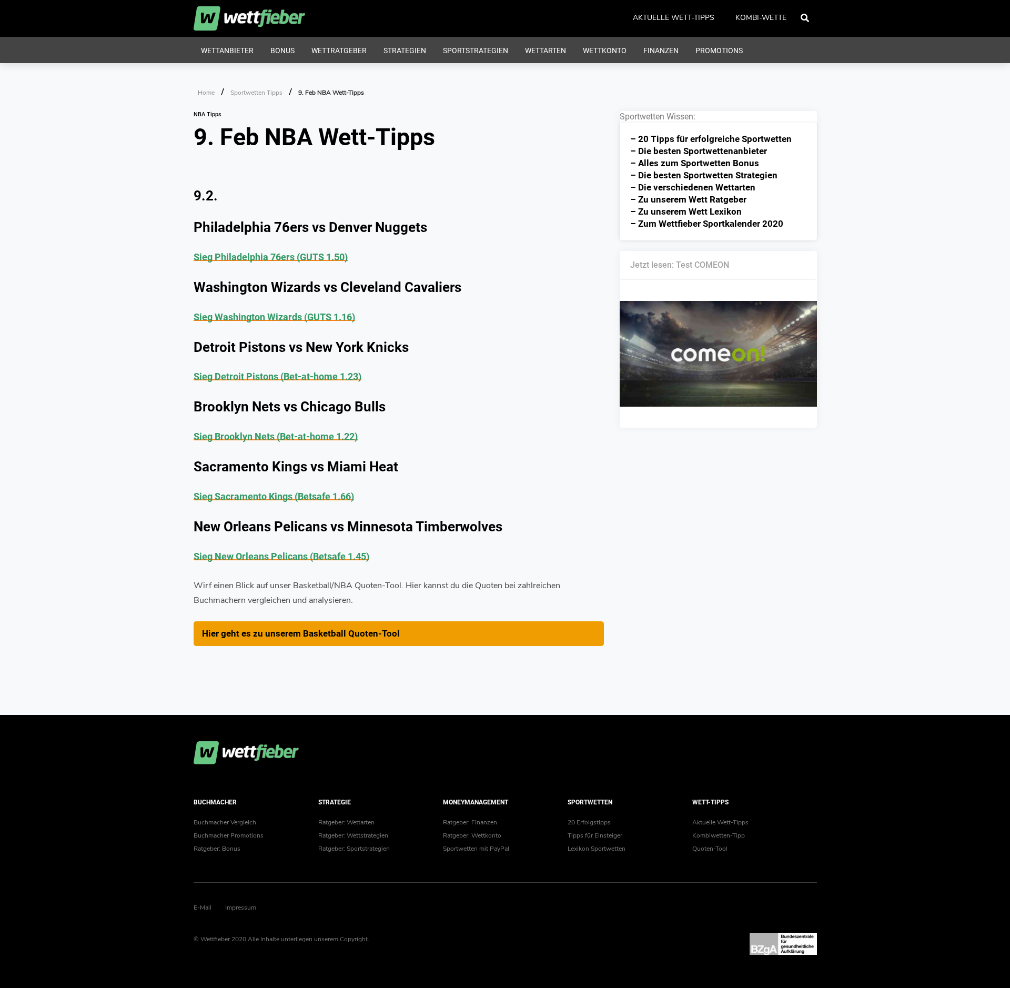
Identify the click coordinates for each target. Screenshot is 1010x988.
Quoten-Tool (710, 848)
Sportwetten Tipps (256, 92)
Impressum (240, 907)
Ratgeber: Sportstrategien (354, 848)
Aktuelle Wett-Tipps (720, 822)
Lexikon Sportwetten (596, 848)
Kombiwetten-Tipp (718, 835)
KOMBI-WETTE (760, 18)
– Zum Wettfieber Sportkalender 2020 (706, 223)
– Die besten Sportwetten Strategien (703, 175)
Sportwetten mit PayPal (476, 848)
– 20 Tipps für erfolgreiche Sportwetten (711, 139)
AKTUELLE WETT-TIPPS (673, 18)
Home (206, 92)
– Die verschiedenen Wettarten (692, 187)
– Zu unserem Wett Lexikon (686, 211)
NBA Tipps (207, 114)
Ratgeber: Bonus (217, 848)
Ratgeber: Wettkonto (472, 835)
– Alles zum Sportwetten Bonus (694, 163)
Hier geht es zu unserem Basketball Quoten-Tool (301, 633)
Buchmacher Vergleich (225, 822)
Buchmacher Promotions (229, 835)
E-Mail (202, 907)
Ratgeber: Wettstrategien (353, 835)
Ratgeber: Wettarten (346, 822)
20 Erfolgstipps (589, 822)
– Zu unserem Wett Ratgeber (688, 199)
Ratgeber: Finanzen (470, 822)
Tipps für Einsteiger (595, 835)
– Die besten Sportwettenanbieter (698, 151)
